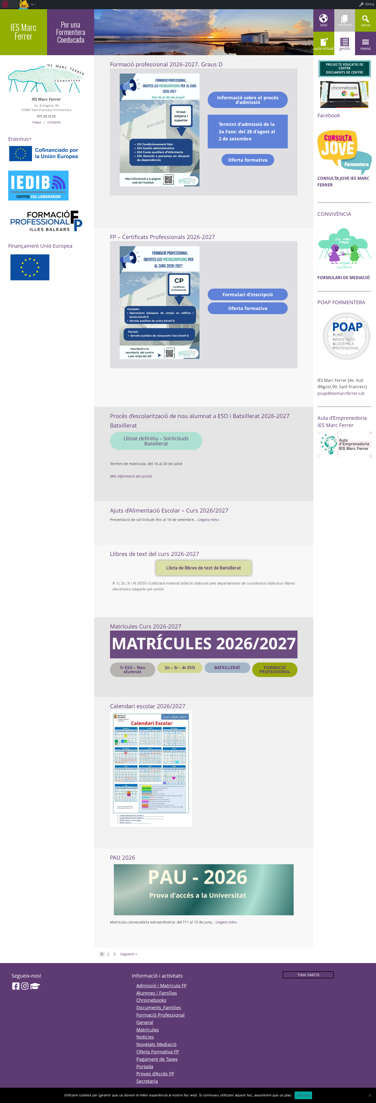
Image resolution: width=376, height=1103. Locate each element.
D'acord (303, 1095)
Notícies (145, 1037)
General (144, 1022)
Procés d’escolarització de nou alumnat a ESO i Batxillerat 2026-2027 (200, 416)
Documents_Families (158, 1007)
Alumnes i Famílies (156, 993)
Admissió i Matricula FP (161, 985)
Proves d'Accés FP (155, 1074)
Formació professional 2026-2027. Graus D (166, 64)
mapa (36, 122)
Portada (144, 1066)
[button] (203, 568)
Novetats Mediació (156, 1044)
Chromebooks (151, 1000)
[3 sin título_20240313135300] (344, 247)
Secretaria (147, 1081)
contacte (54, 122)
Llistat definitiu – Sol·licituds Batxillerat (156, 441)
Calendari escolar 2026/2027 (147, 706)
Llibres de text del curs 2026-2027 (154, 554)
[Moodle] (35, 986)
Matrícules (147, 1030)
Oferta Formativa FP (157, 1052)
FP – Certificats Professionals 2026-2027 (162, 237)
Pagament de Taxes (157, 1059)
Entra (370, 4)
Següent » (128, 954)
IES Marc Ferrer (23, 31)
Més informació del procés (131, 476)
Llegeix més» (208, 519)
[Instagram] (24, 986)
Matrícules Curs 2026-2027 (145, 626)
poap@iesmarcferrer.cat (340, 393)
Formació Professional (160, 1015)
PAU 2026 (122, 857)
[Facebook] (15, 986)
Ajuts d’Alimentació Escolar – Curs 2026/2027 (169, 510)
